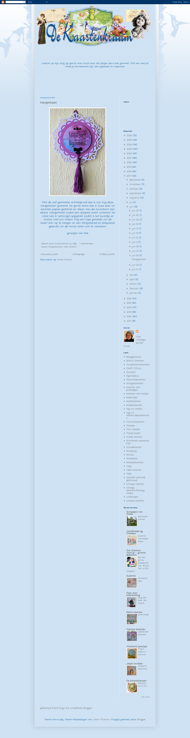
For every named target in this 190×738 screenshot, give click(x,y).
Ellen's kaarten (134, 612)
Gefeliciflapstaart (143, 633)
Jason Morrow (101, 719)
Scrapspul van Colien (134, 513)
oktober (134, 188)
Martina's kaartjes (136, 646)
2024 (130, 144)
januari (133, 293)
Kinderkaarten (134, 405)
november (135, 184)
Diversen (131, 372)
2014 (129, 307)
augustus (134, 197)
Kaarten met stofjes (137, 393)
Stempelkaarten (135, 462)
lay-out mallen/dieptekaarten (137, 415)
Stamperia (132, 458)
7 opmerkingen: (86, 243)
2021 (129, 158)
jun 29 (135, 210)
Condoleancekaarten (138, 364)
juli (131, 202)
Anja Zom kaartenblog (133, 594)
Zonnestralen (143, 580)
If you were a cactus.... (142, 651)
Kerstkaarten (133, 401)
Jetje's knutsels (134, 663)
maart (133, 284)
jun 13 (135, 233)
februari (134, 288)
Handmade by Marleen (134, 532)
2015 (129, 303)
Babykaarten (133, 357)
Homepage (79, 254)
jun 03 (136, 265)
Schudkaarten (134, 447)
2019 (129, 167)
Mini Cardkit (133, 429)
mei (131, 275)
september (135, 193)
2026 (130, 135)
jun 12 (135, 237)
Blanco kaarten (135, 360)
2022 (130, 153)
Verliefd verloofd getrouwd (135, 479)
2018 (129, 171)
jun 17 (135, 228)
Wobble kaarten (135, 500)
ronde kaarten (134, 437)
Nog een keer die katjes (142, 600)
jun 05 (136, 255)
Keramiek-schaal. (143, 518)
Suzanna (131, 575)
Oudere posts (106, 254)
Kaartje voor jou (142, 685)
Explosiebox (132, 376)
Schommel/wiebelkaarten (137, 442)
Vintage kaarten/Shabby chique (135, 490)
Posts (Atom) (64, 259)
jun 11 (135, 242)
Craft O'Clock (133, 368)
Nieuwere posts (49, 254)
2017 (129, 176)
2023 (130, 149)
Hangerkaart (48, 102)
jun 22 (136, 219)
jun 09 (135, 246)
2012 (129, 316)
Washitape (132, 496)
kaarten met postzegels (133, 389)
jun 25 (136, 215)
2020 (130, 162)
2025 (130, 140)
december (135, 179)
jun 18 (135, 224)
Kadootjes (131, 397)
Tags (128, 466)
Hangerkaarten (55, 246)
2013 (129, 312)
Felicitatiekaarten (135, 379)
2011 (129, 321)
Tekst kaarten (70, 246)
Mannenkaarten (135, 421)
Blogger (141, 719)
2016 (129, 298)
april (132, 279)
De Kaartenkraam (136, 680)
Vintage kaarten (135, 484)
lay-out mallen (134, 409)
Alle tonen (145, 697)
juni (131, 206)
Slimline (130, 454)
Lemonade (143, 614)
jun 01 (135, 269)
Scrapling (131, 451)
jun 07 (136, 251)
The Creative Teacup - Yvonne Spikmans (136, 553)
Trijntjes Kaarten (135, 629)
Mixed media (133, 433)
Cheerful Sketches (142, 667)
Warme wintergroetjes (143, 538)
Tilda (129, 473)
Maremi (130, 425)
